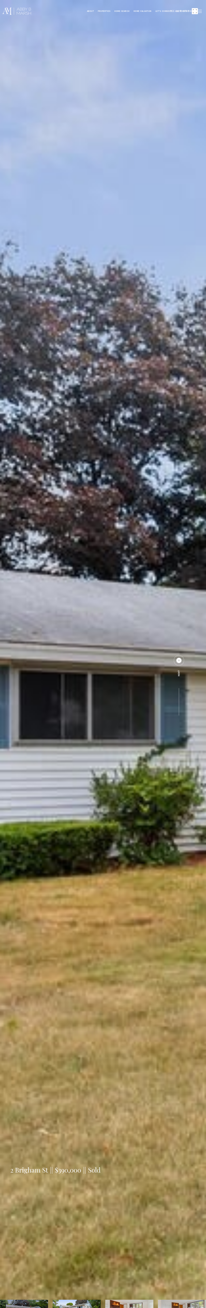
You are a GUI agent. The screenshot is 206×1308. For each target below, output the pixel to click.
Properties (104, 11)
